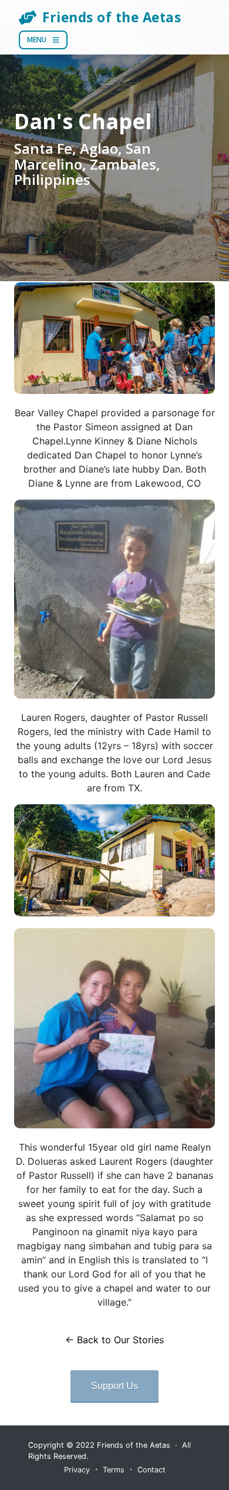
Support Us (114, 1386)
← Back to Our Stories (114, 1340)
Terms (113, 1469)
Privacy (77, 1469)
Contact (151, 1469)
